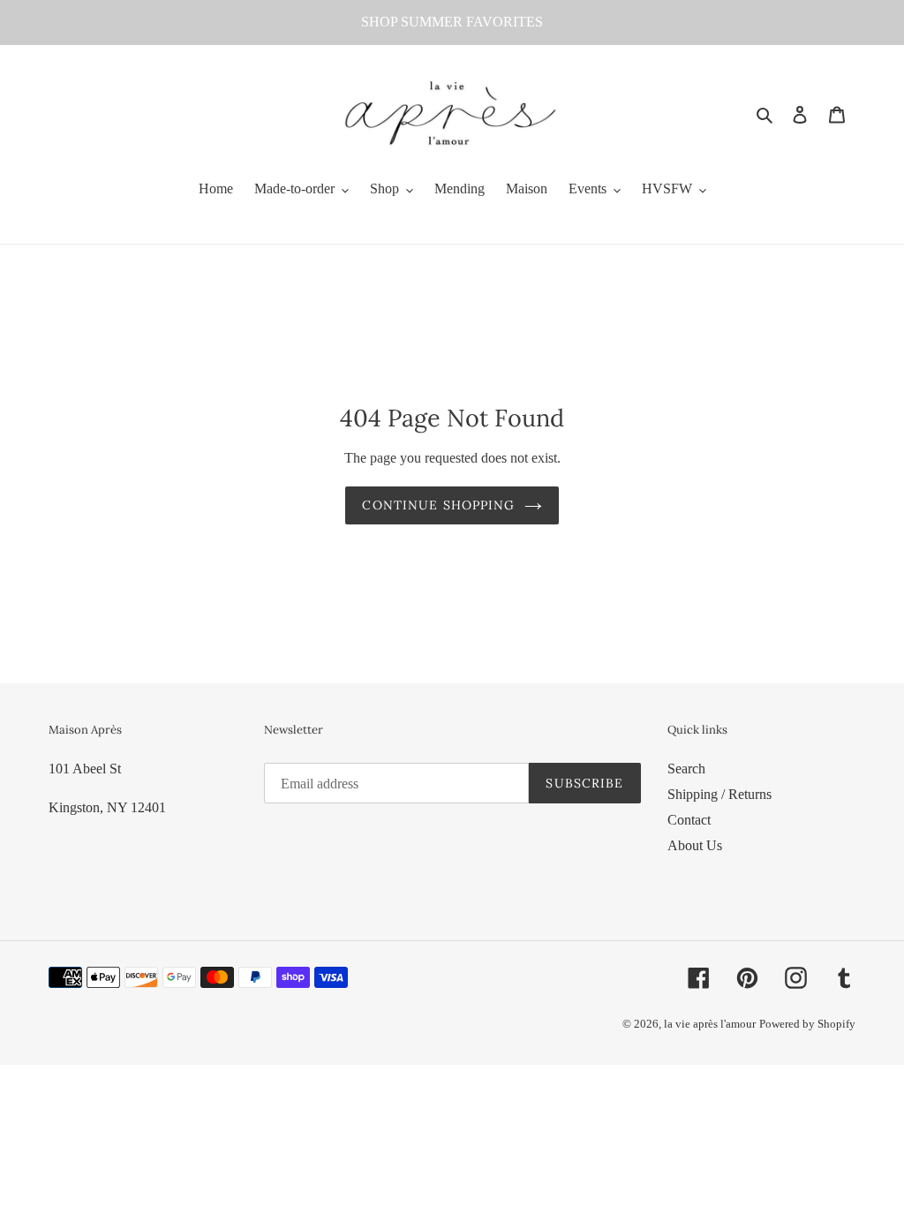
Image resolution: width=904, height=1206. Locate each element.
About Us (694, 845)
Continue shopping (438, 505)
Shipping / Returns (719, 794)
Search (686, 768)
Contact (689, 819)
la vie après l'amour (710, 1023)
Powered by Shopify (807, 1023)
